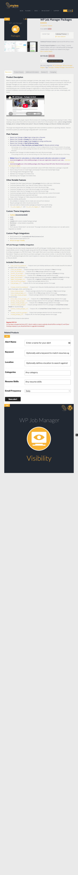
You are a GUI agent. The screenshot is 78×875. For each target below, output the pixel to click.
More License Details (46, 51)
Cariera (12, 215)
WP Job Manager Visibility (17, 240)
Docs (36, 11)
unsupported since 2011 (21, 324)
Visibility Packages (59, 67)
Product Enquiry (18, 72)
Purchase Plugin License (55, 61)
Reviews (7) (44, 72)
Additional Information (32, 72)
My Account (46, 11)
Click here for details (14, 166)
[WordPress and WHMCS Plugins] (12, 5)
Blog (21, 11)
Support (56, 11)
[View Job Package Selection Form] (21, 47)
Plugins (28, 11)
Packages (51, 67)
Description (8, 72)
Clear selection (61, 36)
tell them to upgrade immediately (34, 326)
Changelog (53, 72)
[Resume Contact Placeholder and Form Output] (32, 47)
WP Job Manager (57, 65)
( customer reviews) (46, 26)
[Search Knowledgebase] (76, 435)
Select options (39, 373)
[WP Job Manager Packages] (15, 40)
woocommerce (69, 67)
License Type (46, 34)
